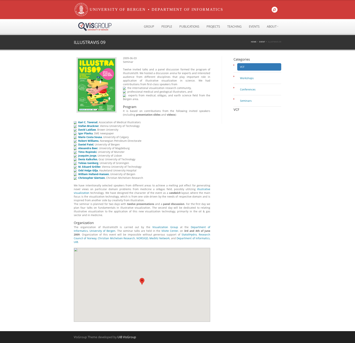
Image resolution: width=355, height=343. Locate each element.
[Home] (81, 9)
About (272, 26)
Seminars (246, 100)
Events (254, 26)
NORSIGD (142, 238)
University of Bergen (102, 231)
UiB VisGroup (126, 337)
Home (253, 41)
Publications (189, 26)
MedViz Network (159, 238)
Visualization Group (165, 227)
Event (262, 41)
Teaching (234, 26)
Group (149, 26)
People (166, 26)
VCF (242, 67)
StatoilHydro (189, 234)
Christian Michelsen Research (116, 238)
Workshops (247, 78)
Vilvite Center (169, 231)
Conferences (248, 89)
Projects (213, 26)
